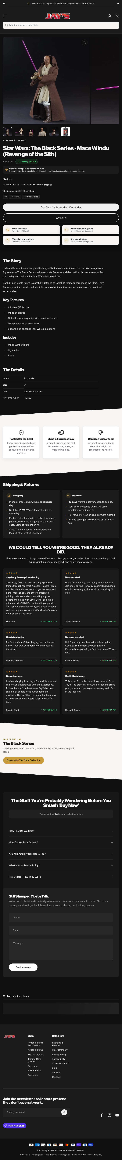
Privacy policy (37, 1155)
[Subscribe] (64, 1112)
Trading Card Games (34, 1060)
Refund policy (25, 1155)
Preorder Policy (60, 1050)
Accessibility (58, 1059)
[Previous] (4, 3)
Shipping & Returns (57, 1044)
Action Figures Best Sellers (35, 1044)
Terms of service (50, 1155)
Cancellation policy (95, 1155)
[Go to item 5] (54, 131)
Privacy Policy (59, 1054)
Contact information (79, 1155)
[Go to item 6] (65, 131)
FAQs (57, 814)
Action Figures (35, 1050)
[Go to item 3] (30, 132)
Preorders (33, 1075)
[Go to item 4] (42, 131)
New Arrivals (34, 1070)
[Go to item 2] (19, 131)
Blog (54, 1068)
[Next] (118, 3)
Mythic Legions (36, 1054)
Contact (56, 1077)
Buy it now (61, 217)
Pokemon (32, 1066)
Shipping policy (64, 1155)
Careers (56, 1072)
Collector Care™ (60, 1063)
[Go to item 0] (7, 131)
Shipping (7, 191)
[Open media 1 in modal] (85, 42)
